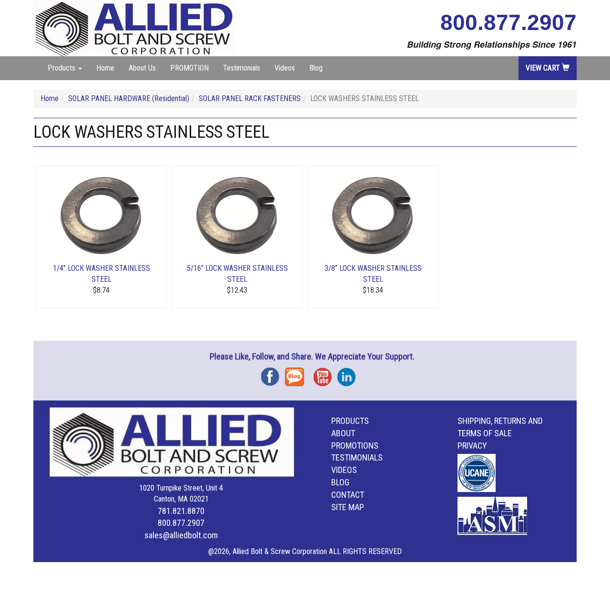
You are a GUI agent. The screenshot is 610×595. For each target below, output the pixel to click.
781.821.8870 (181, 511)
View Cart (544, 67)
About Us (142, 67)
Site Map (347, 507)
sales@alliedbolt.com (181, 535)
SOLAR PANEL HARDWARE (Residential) (128, 98)
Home (105, 67)
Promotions (354, 446)
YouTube (325, 374)
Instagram (349, 374)
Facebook (273, 374)
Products (350, 421)
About (343, 433)
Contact (347, 495)
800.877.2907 (508, 22)
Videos (284, 67)
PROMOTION (189, 67)
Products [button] (62, 67)
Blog (316, 67)
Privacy (472, 446)
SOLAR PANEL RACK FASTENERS (250, 98)
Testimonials (241, 67)
